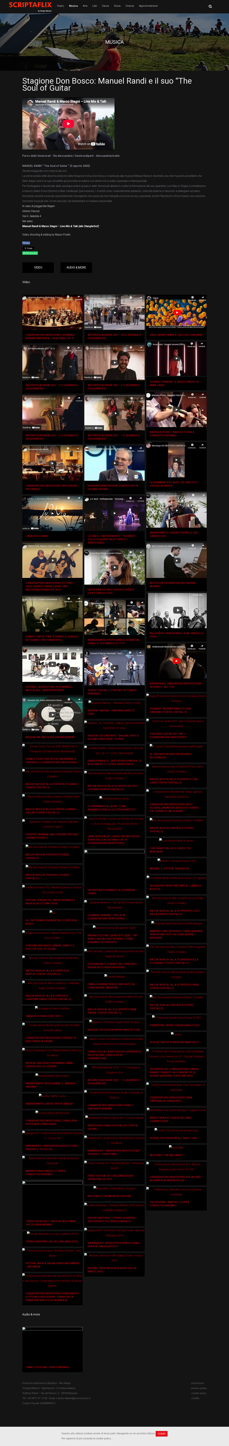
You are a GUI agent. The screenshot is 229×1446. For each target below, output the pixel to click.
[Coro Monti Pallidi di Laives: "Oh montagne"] (176, 840)
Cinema (130, 5)
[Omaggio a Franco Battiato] (52, 1008)
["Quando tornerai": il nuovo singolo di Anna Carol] (176, 359)
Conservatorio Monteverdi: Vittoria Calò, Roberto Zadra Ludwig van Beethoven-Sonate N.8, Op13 (49, 586)
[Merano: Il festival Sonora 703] (176, 861)
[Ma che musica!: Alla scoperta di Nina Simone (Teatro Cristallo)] (114, 999)
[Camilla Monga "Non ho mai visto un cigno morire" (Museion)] (114, 976)
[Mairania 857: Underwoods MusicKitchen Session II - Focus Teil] (52, 1136)
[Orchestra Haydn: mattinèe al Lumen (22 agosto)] (176, 878)
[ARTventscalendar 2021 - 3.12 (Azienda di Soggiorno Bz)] (114, 362)
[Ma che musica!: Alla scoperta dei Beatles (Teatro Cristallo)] (52, 961)
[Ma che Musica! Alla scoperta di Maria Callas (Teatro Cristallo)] (52, 799)
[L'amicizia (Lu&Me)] (52, 513)
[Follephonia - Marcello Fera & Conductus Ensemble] (176, 1192)
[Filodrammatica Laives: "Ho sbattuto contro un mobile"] (176, 459)
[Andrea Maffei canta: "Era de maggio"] (52, 1096)
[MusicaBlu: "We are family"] (176, 1147)
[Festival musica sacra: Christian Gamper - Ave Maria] (52, 1253)
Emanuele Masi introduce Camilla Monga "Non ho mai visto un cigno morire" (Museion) (176, 934)
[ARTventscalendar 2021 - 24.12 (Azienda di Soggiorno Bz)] (114, 312)
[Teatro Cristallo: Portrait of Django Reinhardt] (114, 667)
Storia (117, 5)
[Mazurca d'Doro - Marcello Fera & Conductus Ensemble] (176, 409)
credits (195, 1398)
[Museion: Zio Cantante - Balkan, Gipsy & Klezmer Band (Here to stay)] (114, 726)
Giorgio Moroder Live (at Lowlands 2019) (52, 1241)
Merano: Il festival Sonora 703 (169, 868)
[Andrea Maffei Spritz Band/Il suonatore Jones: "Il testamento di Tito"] (114, 617)
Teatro (60, 5)
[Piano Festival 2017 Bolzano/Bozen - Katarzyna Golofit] (114, 1166)
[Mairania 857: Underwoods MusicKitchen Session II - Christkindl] (114, 1141)
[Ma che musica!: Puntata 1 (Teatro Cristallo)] (52, 867)
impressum (197, 1383)
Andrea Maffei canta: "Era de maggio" (50, 1103)
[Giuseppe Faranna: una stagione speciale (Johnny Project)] (52, 824)
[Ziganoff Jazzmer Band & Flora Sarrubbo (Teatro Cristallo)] (176, 699)
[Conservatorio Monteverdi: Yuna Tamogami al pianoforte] (176, 1087)
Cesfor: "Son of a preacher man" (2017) (174, 1042)
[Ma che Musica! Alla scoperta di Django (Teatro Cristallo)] (52, 774)
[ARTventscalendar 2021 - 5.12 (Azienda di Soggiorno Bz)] (52, 362)
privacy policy (199, 1388)
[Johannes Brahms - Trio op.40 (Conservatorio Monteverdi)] (114, 905)
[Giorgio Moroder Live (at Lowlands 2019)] (52, 1233)
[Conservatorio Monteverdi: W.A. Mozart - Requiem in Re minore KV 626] (176, 1167)
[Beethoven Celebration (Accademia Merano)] (176, 560)
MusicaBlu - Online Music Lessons (109, 1196)
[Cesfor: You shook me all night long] (176, 1130)
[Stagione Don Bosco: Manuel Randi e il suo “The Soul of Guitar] (52, 935)
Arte (85, 5)
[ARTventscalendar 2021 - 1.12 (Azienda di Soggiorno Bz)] (114, 412)
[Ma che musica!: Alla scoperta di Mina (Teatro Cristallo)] (176, 975)
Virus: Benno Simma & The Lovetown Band (176, 334)
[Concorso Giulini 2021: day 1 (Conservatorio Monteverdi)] (176, 724)
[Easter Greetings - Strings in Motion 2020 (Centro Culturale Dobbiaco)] (114, 1208)
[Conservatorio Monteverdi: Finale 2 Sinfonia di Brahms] (114, 1095)
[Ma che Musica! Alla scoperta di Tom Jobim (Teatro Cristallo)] (176, 769)
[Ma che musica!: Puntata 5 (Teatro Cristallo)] (52, 847)
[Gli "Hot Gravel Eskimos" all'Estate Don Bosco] (52, 913)
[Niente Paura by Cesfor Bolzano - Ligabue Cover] (176, 1110)
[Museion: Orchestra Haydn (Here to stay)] (114, 1022)
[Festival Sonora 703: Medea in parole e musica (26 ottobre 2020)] (52, 890)
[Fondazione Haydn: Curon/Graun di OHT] (176, 1017)
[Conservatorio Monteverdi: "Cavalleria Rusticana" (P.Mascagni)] (52, 1113)
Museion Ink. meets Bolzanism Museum (50, 737)
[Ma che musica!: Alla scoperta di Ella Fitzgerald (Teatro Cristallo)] (176, 950)
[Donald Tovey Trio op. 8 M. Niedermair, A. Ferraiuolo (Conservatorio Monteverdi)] (52, 749)
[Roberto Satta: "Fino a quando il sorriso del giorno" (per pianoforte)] (52, 614)
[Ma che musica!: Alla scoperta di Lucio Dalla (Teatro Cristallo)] (176, 901)
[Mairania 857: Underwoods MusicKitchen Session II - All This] (176, 660)
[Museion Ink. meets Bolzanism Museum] (52, 714)
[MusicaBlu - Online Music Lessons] (114, 1188)
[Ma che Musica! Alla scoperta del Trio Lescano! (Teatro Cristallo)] (114, 776)
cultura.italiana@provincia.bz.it (73, 1398)
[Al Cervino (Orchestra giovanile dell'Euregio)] (176, 746)
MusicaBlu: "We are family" (166, 1155)
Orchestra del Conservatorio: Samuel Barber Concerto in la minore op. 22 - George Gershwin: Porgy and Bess (174, 1072)
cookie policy (198, 1393)
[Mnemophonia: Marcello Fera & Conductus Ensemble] (52, 1161)
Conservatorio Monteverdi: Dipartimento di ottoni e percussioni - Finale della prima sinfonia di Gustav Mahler (52, 1297)
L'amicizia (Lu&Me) (37, 536)
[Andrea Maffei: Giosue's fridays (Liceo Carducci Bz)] (176, 510)
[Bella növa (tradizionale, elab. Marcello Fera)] (176, 610)
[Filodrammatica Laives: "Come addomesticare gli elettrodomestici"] (114, 798)
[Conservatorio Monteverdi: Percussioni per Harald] (52, 463)
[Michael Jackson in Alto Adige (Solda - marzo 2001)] (114, 1258)
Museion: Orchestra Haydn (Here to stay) (114, 1029)
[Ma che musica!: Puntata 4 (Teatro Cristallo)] (176, 997)
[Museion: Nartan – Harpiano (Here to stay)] (114, 702)
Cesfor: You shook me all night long (173, 1138)
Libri (95, 5)
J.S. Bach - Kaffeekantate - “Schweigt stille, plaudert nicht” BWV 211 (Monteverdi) (112, 539)
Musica (73, 5)
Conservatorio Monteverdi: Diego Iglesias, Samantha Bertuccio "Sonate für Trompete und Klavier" (174, 808)
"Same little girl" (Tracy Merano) (47, 1367)
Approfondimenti (148, 5)
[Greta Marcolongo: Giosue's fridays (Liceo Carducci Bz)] (114, 567)
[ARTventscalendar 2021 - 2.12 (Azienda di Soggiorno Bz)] (52, 412)
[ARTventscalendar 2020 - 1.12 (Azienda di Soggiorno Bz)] (114, 1070)
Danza (105, 5)
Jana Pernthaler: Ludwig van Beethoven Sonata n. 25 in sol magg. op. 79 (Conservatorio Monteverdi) (114, 840)
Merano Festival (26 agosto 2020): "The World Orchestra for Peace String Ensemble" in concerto (112, 939)
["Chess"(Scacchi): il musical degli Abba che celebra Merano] (52, 1198)
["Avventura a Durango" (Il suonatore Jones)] (114, 867)
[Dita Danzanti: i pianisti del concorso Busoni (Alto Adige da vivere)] (114, 954)
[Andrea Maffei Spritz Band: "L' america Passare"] (52, 1075)
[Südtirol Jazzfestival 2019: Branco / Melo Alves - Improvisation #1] (52, 664)
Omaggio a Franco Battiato (43, 1016)
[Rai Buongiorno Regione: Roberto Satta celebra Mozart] (114, 463)
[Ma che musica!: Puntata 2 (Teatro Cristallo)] (176, 820)
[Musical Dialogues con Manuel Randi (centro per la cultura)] (52, 1053)
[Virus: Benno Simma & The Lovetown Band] (176, 312)
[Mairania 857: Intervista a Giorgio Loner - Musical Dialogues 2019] (114, 1233)
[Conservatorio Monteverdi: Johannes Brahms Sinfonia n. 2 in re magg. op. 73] (52, 312)
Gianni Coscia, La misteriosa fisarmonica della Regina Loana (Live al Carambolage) (114, 1055)
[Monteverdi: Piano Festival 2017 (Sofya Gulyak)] (114, 1117)
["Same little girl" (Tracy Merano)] (52, 1344)
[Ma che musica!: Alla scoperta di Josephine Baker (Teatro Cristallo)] (52, 986)
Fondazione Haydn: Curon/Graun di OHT (175, 1025)
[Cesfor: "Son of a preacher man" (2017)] (176, 1034)
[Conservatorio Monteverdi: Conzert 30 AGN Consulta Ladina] (52, 1028)
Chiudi (161, 1433)
